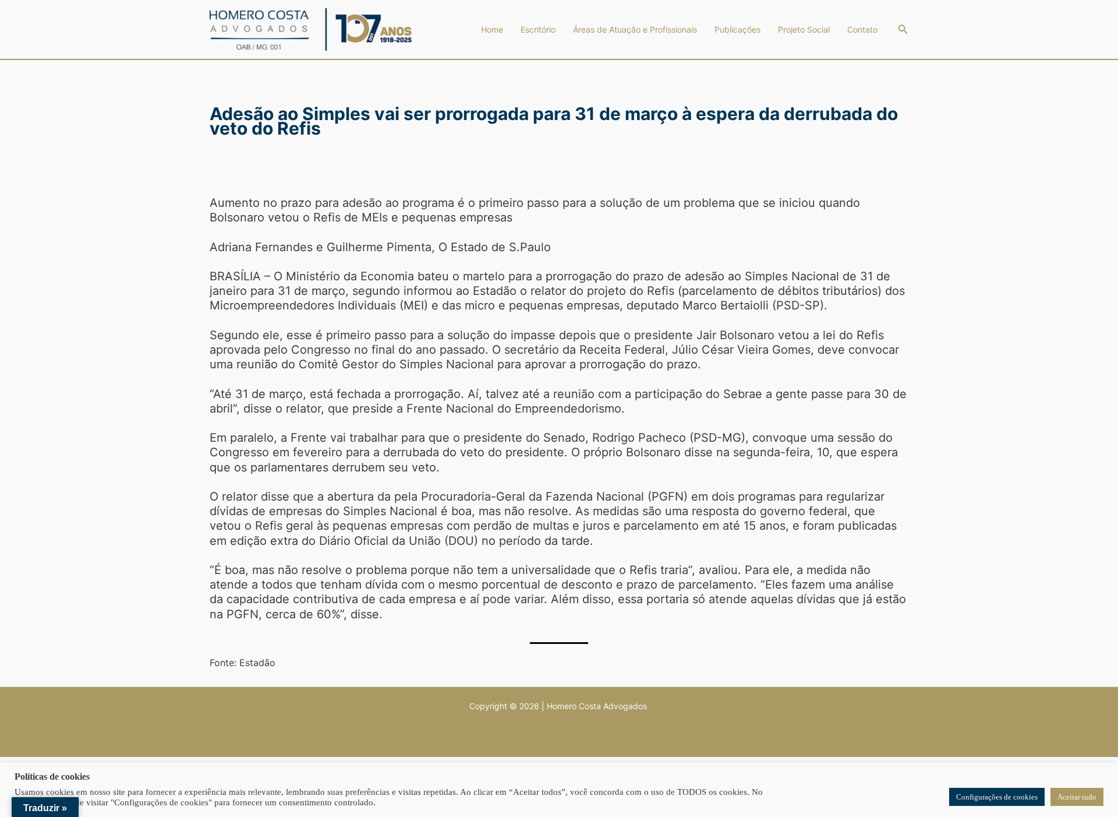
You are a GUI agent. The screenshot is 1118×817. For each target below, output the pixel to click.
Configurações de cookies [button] (997, 797)
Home (492, 29)
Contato (862, 29)
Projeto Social (804, 29)
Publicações (737, 29)
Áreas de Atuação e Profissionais (635, 29)
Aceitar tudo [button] (1076, 797)
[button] (903, 29)
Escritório (538, 29)
